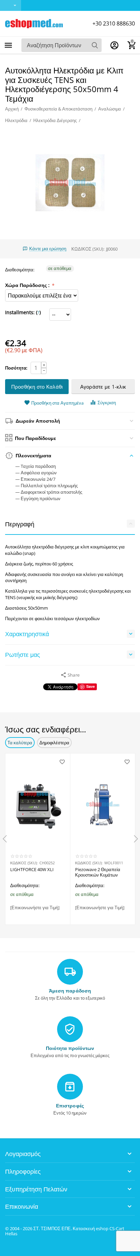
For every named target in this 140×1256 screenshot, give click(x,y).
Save (90, 686)
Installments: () (23, 312)
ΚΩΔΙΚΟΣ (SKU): (87, 249)
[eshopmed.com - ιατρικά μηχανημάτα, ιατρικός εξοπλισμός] (34, 23)
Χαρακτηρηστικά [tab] (27, 634)
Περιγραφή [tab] (19, 524)
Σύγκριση (107, 403)
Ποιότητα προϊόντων (70, 1048)
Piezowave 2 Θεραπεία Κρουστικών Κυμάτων (97, 872)
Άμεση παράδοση (70, 990)
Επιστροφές (70, 1105)
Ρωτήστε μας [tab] (22, 654)
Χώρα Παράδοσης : (28, 285)
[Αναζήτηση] (95, 45)
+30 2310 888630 (113, 23)
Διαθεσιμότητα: (19, 270)
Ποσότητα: (16, 368)
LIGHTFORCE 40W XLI (32, 869)
